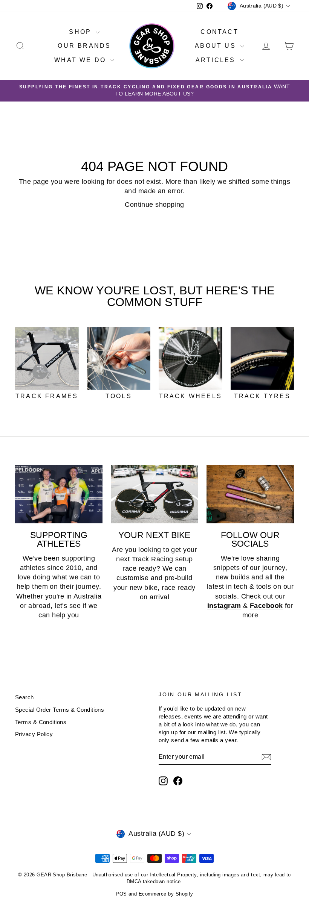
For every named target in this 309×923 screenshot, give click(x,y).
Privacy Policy (34, 734)
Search (24, 697)
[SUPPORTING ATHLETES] (58, 494)
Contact (219, 32)
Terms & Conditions (40, 722)
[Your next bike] (154, 494)
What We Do (81, 60)
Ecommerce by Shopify (166, 894)
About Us (217, 45)
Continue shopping (154, 204)
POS (121, 894)
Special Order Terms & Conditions (59, 709)
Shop (81, 32)
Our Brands (84, 45)
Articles (217, 60)
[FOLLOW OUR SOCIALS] (250, 494)
